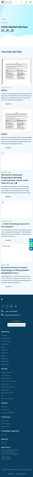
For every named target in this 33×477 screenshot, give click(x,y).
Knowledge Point (5, 338)
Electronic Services (6, 378)
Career (3, 347)
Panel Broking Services (7, 392)
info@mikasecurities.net (12, 315)
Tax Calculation (5, 344)
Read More (8, 104)
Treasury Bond (5, 426)
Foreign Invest (5, 409)
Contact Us (4, 352)
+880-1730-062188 (11, 311)
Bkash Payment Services (7, 387)
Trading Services (5, 375)
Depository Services (6, 372)
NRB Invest (4, 406)
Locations (4, 350)
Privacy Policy (5, 361)
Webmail (3, 355)
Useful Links (4, 358)
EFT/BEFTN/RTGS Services (8, 381)
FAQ (2, 395)
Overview (3, 434)
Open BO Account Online (7, 398)
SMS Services (4, 384)
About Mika (4, 335)
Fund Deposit (4, 420)
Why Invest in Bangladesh (8, 412)
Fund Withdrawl (5, 423)
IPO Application (5, 390)
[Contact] (21, 2)
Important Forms (5, 341)
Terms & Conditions (21, 473)
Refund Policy (5, 364)
